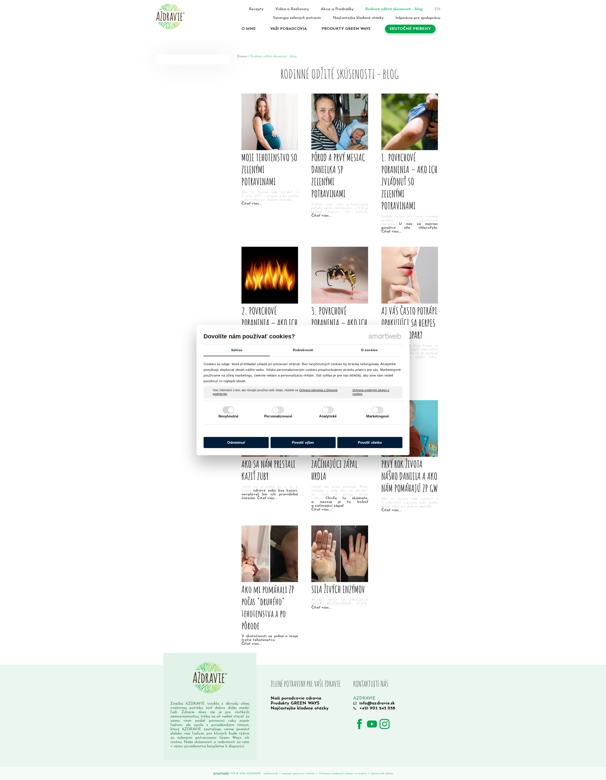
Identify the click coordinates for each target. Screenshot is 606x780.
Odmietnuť (236, 442)
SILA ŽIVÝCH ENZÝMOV (338, 589)
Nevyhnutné (228, 416)
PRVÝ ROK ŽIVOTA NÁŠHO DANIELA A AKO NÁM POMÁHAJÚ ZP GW (409, 476)
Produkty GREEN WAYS (295, 703)
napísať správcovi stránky (298, 773)
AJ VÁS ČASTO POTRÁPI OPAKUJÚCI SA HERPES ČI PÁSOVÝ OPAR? (409, 323)
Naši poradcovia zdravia (296, 698)
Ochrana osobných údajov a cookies (370, 392)
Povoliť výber (303, 442)
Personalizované (278, 416)
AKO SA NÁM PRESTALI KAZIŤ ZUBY (268, 470)
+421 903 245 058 (377, 708)
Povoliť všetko (370, 442)
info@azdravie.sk (377, 703)
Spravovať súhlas (382, 773)
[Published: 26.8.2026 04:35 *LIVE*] (232, 773)
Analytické (328, 416)
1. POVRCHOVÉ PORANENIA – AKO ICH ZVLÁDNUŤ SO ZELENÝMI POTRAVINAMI (409, 181)
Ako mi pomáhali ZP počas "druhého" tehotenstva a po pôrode (267, 607)
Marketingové (377, 416)
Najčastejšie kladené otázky (300, 708)
